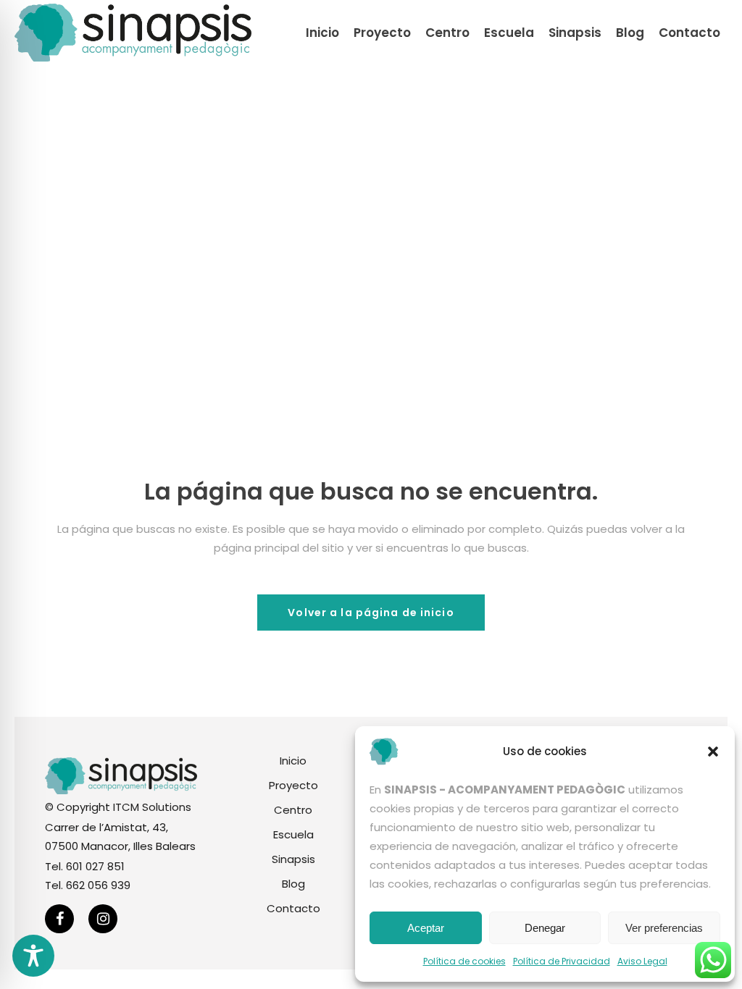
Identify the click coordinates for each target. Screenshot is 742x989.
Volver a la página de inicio (371, 612)
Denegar (545, 928)
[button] (713, 751)
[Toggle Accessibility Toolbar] (33, 955)
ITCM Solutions (152, 807)
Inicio (293, 760)
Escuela (293, 834)
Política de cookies (464, 961)
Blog (293, 883)
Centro (293, 809)
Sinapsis (293, 859)
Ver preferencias (664, 928)
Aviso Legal (642, 961)
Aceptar (425, 928)
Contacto (293, 908)
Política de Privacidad (561, 961)
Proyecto (293, 785)
